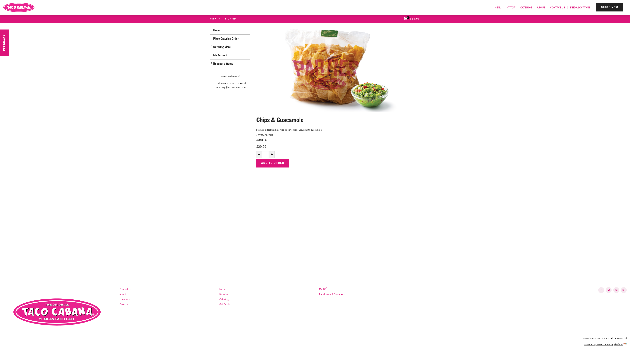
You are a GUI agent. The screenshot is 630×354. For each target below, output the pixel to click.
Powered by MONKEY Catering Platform (603, 344)
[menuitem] (498, 7)
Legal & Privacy (11, 344)
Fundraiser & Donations (332, 294)
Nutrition (224, 294)
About (541, 7)
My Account (220, 55)
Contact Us (557, 7)
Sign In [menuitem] (215, 19)
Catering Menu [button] (222, 47)
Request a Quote (223, 64)
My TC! (510, 7)
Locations (124, 299)
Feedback (4, 42)
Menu (498, 7)
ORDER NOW (609, 7)
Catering (526, 7)
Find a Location (580, 7)
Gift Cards (224, 304)
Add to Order (272, 163)
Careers (123, 304)
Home (216, 30)
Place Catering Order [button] (226, 38)
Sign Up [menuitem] (230, 19)
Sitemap (26, 344)
